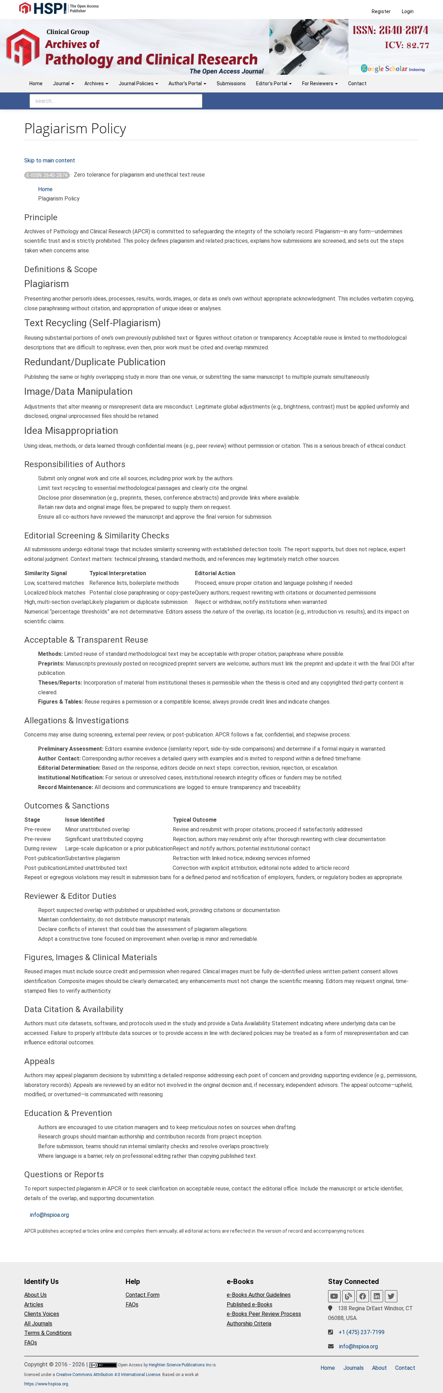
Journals (353, 1368)
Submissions (231, 83)
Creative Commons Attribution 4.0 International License (108, 1374)
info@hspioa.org (49, 1215)
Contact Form (143, 1295)
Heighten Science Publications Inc (180, 1365)
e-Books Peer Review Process (264, 1314)
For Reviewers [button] (318, 83)
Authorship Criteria (249, 1323)
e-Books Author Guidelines (259, 1295)
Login (408, 11)
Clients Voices (41, 1314)
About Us (35, 1295)
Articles (33, 1304)
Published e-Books (249, 1304)
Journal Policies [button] (137, 83)
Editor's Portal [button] (272, 83)
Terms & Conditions (48, 1333)
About (379, 1368)
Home (36, 83)
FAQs (30, 1342)
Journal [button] (62, 83)
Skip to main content (49, 160)
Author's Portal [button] (186, 83)
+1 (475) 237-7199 (361, 1332)
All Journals (38, 1323)
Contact (357, 83)
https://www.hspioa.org (46, 1384)
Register (381, 11)
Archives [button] (94, 83)
